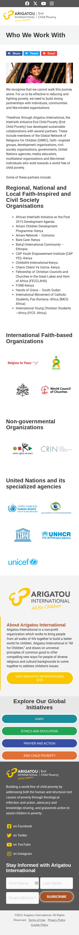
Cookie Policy (39, 924)
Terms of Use (36, 920)
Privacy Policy (56, 920)
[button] (14, 53)
